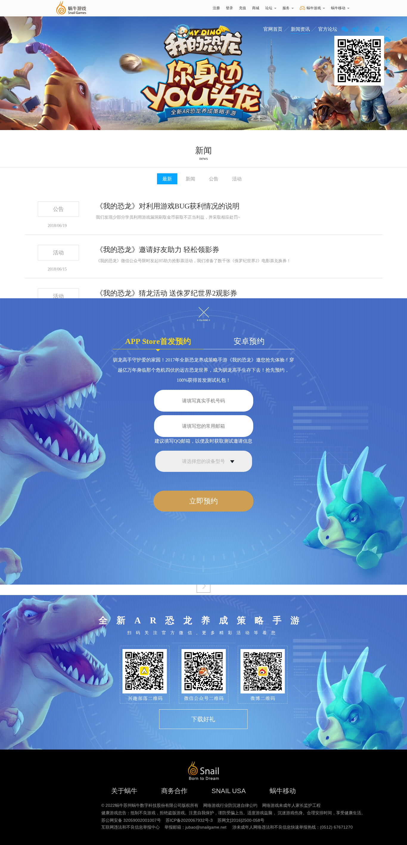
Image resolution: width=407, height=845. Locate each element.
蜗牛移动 (338, 8)
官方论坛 (327, 29)
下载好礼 (203, 719)
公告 (213, 178)
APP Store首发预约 (158, 341)
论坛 (268, 8)
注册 (216, 8)
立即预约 (203, 501)
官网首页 (272, 29)
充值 (242, 8)
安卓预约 (249, 341)
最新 (167, 178)
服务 (286, 8)
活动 (237, 178)
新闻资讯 (300, 29)
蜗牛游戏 (71, 8)
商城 (255, 8)
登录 (229, 8)
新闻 (190, 178)
